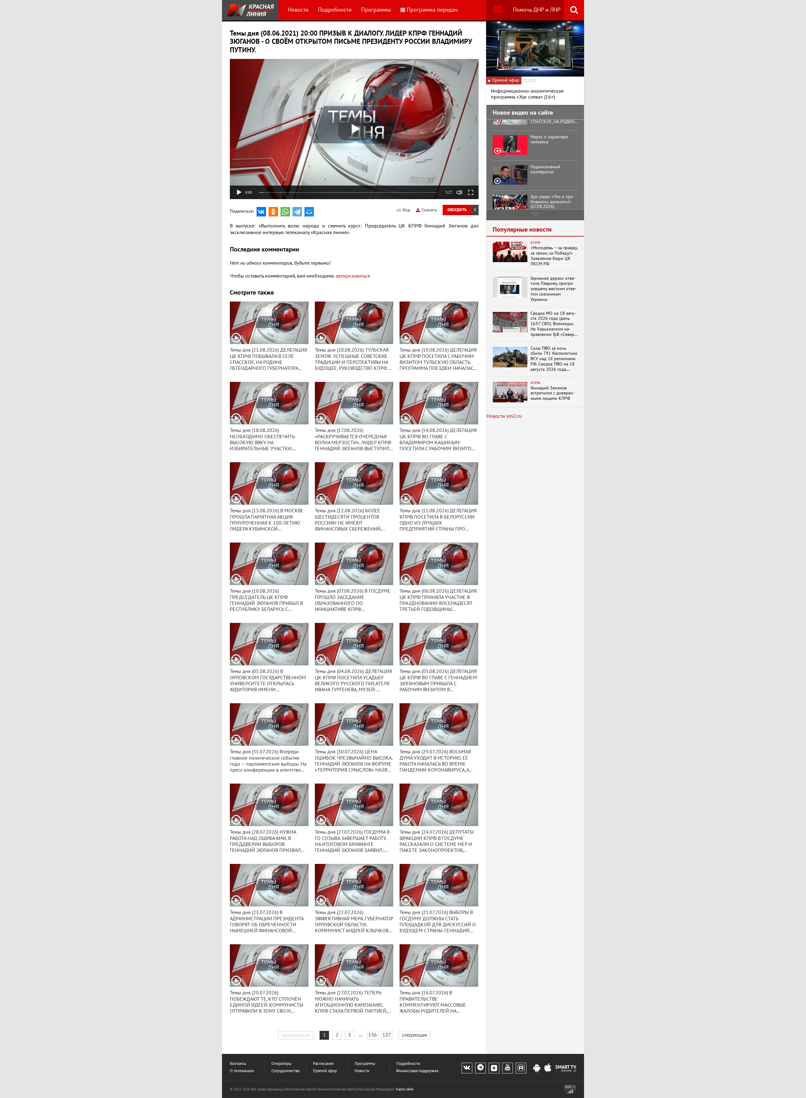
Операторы (281, 1064)
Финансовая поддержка (417, 1071)
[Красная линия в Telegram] (480, 1068)
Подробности (335, 10)
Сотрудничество (285, 1071)
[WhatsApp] (285, 211)
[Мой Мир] (309, 211)
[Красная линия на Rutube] (521, 1068)
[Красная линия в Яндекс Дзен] (494, 1068)
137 (387, 1035)
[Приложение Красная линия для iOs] (547, 1068)
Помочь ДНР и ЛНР (536, 10)
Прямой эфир (325, 1071)
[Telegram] (297, 211)
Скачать (429, 210)
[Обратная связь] (498, 10)
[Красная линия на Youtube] (507, 1068)
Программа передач (432, 10)
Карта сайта (404, 1089)
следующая (414, 1035)
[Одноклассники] (273, 211)
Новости (298, 10)
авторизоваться (353, 276)
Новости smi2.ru (504, 416)
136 (372, 1035)
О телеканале (242, 1071)
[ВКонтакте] (261, 211)
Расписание (323, 1064)
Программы (376, 10)
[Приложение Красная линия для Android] (536, 1068)
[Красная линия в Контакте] (467, 1068)
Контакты (238, 1064)
